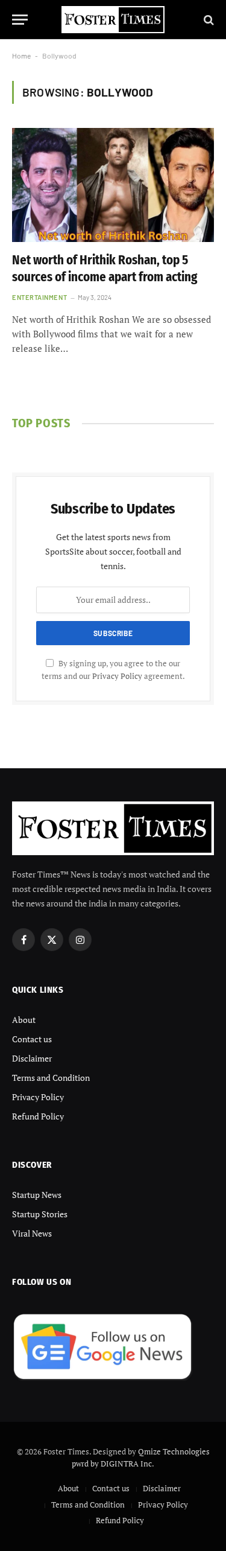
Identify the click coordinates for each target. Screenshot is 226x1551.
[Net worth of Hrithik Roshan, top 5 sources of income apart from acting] (113, 184)
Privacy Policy (117, 676)
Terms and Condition (51, 1077)
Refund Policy (38, 1116)
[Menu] (20, 19)
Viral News (32, 1233)
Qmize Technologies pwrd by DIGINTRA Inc (141, 1457)
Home (21, 55)
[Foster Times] (113, 19)
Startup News (36, 1194)
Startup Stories (39, 1214)
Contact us (32, 1039)
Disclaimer (32, 1058)
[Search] (207, 19)
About (24, 1019)
